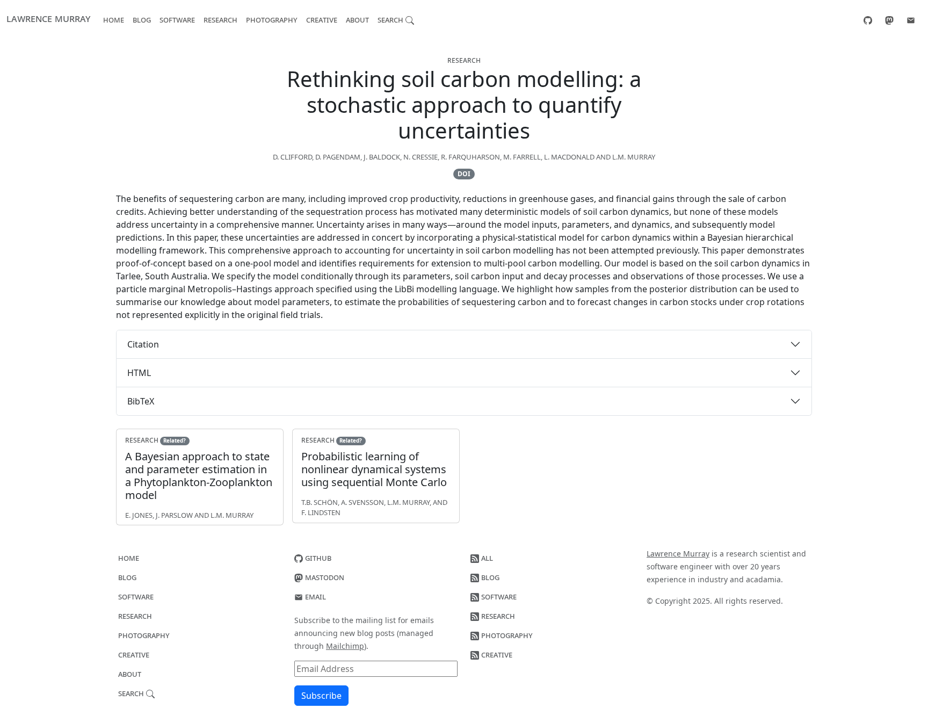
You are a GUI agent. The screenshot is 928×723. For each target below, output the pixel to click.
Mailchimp (345, 646)
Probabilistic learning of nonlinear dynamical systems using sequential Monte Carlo (374, 469)
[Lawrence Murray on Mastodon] (889, 19)
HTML (139, 373)
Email (314, 596)
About (357, 19)
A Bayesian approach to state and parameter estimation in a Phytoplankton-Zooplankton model (198, 475)
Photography (272, 19)
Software (177, 19)
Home (113, 19)
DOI (464, 173)
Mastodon (323, 577)
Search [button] (391, 19)
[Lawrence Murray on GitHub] (867, 19)
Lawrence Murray (48, 18)
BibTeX (140, 401)
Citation (143, 344)
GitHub (317, 557)
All (486, 557)
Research (220, 19)
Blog (142, 19)
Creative (321, 19)
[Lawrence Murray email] (910, 19)
